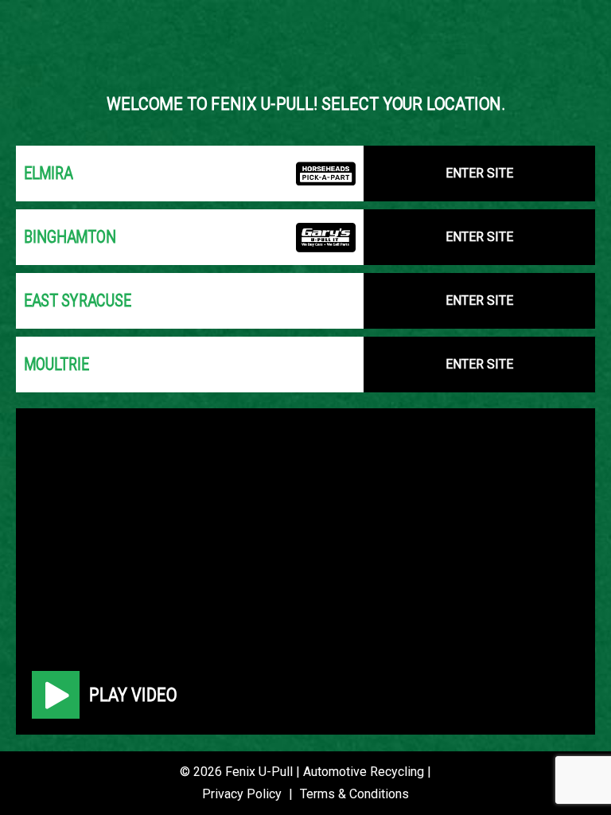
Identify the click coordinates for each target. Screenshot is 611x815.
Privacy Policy (242, 793)
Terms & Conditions (354, 793)
